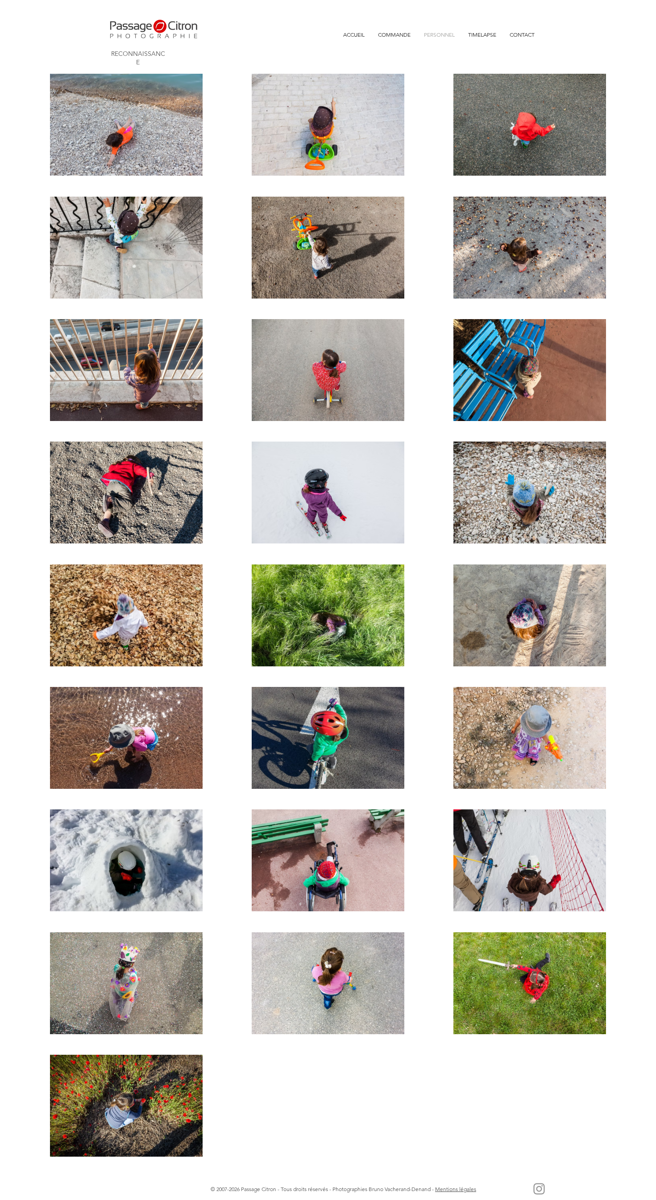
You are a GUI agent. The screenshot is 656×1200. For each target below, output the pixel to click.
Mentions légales (455, 1189)
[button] (394, 35)
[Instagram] (539, 1188)
